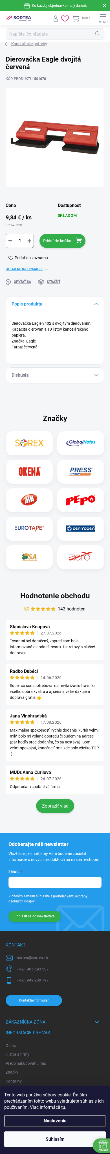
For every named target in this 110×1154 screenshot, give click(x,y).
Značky (12, 1072)
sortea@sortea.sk (32, 958)
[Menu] (103, 18)
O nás (11, 1045)
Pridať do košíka (57, 241)
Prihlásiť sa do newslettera (34, 916)
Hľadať (97, 34)
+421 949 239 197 (33, 980)
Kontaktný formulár (34, 1000)
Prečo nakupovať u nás (26, 1063)
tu (63, 1107)
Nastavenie (55, 1121)
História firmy (17, 1054)
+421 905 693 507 (33, 969)
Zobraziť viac (55, 806)
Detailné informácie (24, 269)
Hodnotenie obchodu (55, 596)
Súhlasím (55, 1139)
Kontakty (14, 1081)
